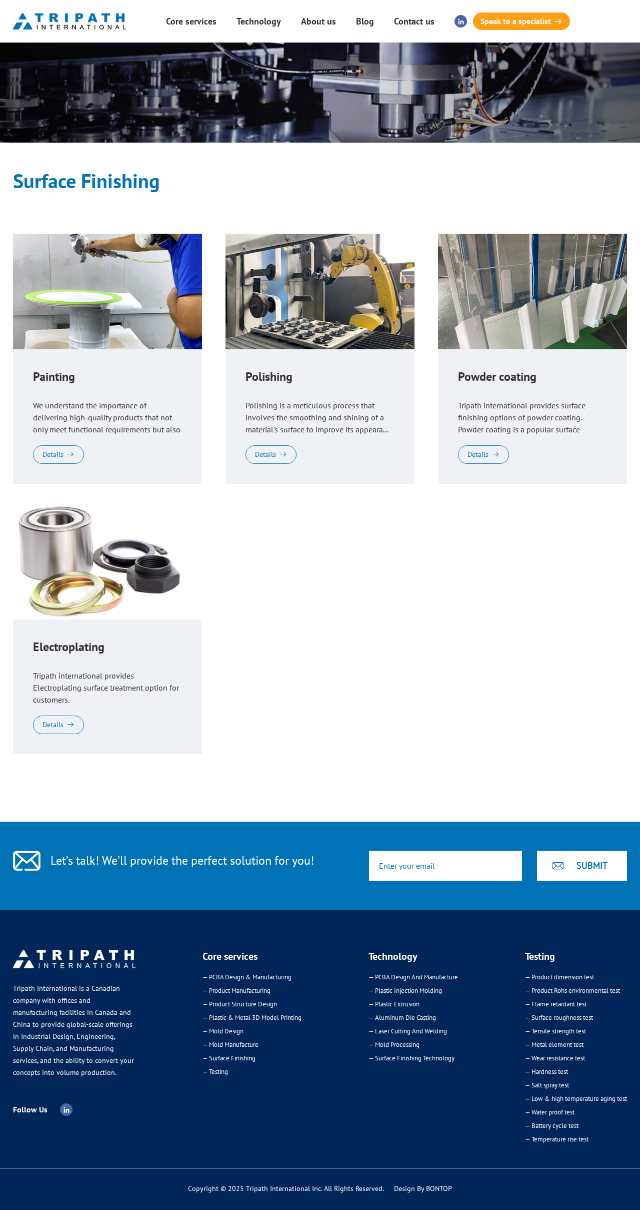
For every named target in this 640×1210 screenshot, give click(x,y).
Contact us (414, 21)
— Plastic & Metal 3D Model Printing (252, 1017)
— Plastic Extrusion (394, 1004)
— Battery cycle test (551, 1125)
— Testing (215, 1071)
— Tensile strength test (555, 1031)
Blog (365, 21)
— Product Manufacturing (236, 990)
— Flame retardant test (555, 1004)
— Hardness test (546, 1071)
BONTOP (439, 1188)
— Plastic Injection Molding (405, 990)
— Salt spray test (547, 1085)
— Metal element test (554, 1044)
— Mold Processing (394, 1044)
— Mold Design (223, 1031)
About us (318, 21)
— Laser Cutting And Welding (407, 1031)
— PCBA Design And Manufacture (413, 977)
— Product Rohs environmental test (572, 990)
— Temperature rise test (556, 1139)
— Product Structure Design (239, 1004)
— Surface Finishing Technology (411, 1058)
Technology (258, 21)
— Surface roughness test (559, 1017)
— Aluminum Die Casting (402, 1017)
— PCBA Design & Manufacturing (247, 977)
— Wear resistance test (555, 1058)
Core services (191, 21)
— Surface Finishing (229, 1058)
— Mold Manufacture (230, 1044)
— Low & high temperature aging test (576, 1098)
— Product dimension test (559, 977)
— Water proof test (549, 1112)
